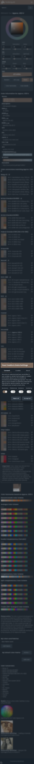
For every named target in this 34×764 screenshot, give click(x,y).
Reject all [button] (16, 398)
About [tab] (28, 370)
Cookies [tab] (18, 370)
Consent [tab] (7, 370)
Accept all (27, 398)
